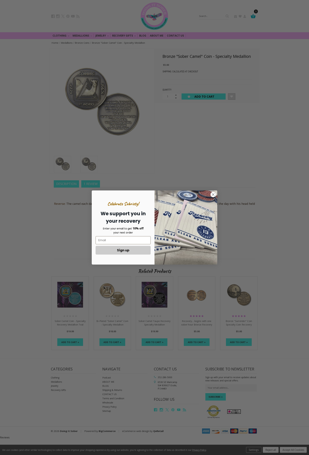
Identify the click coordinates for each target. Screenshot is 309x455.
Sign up (123, 250)
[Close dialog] (213, 194)
